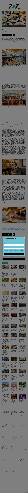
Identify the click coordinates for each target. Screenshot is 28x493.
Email (4, 243)
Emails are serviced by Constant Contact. (17, 251)
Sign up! (14, 253)
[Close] (24, 237)
